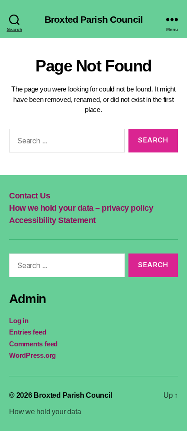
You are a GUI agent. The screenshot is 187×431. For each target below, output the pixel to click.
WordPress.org (32, 355)
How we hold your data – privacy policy (81, 208)
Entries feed (27, 332)
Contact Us (29, 195)
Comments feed (33, 344)
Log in (19, 321)
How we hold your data (45, 412)
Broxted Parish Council (93, 19)
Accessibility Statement (52, 220)
